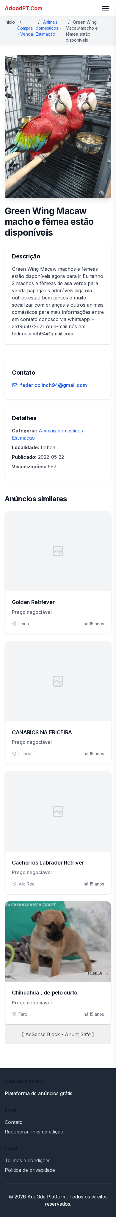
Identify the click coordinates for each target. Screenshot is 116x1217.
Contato (14, 1122)
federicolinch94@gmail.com (53, 385)
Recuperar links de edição (34, 1132)
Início (10, 22)
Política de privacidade (30, 1170)
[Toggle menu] (105, 8)
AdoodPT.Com (24, 8)
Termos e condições (28, 1160)
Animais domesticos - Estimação (48, 28)
